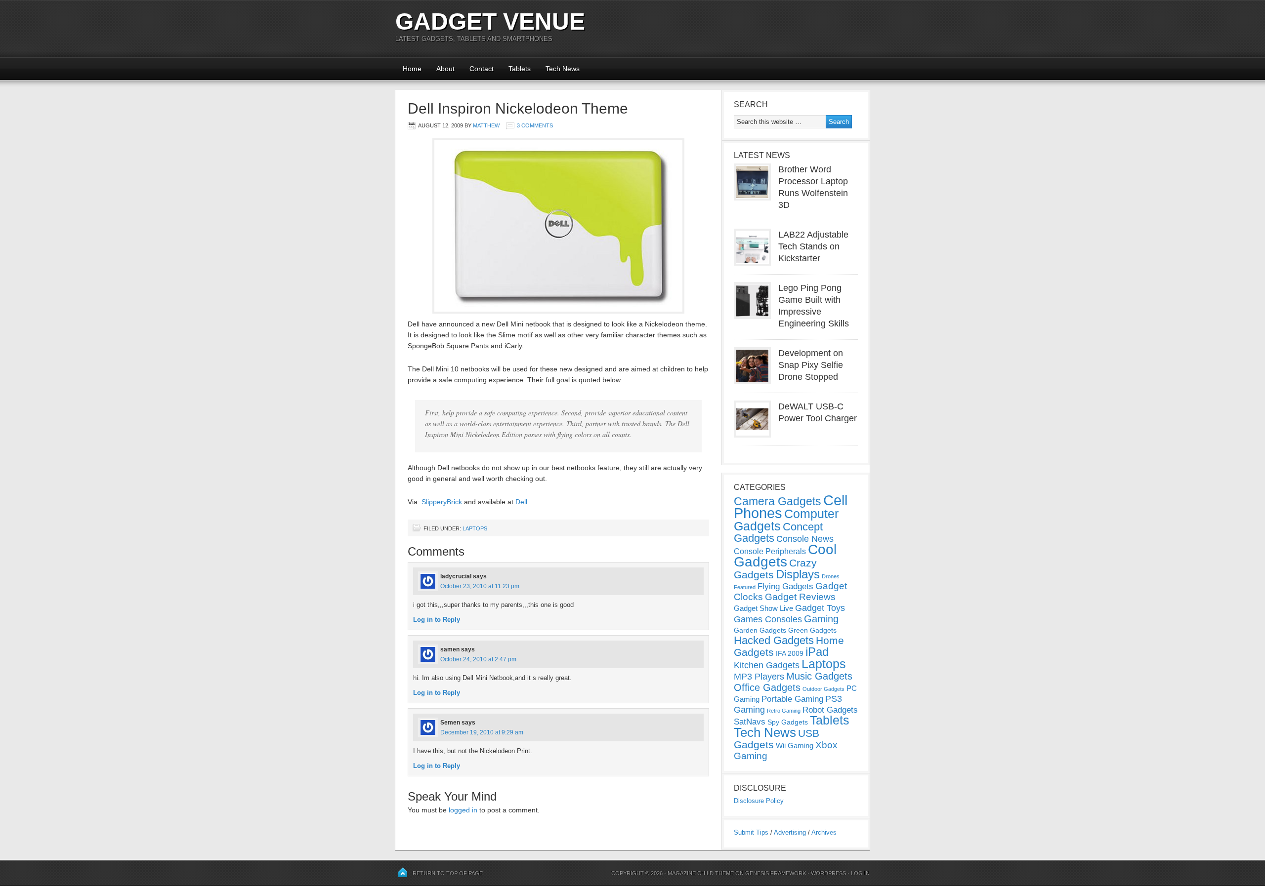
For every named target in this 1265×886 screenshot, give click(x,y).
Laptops (475, 528)
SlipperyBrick (442, 502)
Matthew (486, 125)
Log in (860, 873)
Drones (831, 576)
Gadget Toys (820, 608)
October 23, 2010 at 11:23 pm (479, 586)
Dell (521, 502)
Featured (745, 587)
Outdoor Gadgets (823, 689)
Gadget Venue (490, 21)
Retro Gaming (784, 711)
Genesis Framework (775, 873)
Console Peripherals (770, 551)
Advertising (790, 832)
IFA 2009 (789, 653)
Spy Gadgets (787, 722)
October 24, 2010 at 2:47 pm (478, 659)
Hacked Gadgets (774, 640)
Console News (805, 539)
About (445, 69)
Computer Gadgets (786, 520)
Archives (824, 832)
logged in (463, 810)
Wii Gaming (794, 745)
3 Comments (535, 125)
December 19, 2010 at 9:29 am (481, 732)
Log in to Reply (436, 619)
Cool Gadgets (785, 555)
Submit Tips (751, 832)
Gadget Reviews (800, 597)
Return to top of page (448, 873)
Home (412, 69)
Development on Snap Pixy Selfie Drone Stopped (810, 365)
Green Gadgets (812, 630)
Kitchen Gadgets (767, 665)
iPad (817, 651)
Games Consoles (768, 619)
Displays (798, 574)
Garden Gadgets (760, 630)
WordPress (828, 873)
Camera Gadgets (777, 501)
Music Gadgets (819, 676)
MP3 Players (759, 677)
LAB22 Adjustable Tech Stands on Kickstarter (813, 246)
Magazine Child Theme (701, 873)
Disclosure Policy (759, 801)
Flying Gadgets (785, 586)
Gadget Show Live (763, 608)
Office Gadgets (767, 687)
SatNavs (749, 721)
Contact (481, 69)
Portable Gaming (792, 699)
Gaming (821, 618)
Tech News (563, 69)
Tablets (519, 69)
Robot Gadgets (830, 710)
